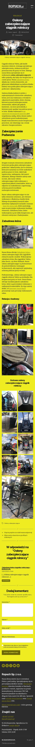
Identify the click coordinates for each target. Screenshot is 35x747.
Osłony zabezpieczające (12, 523)
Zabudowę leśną (23, 252)
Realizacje (17, 15)
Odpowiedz (6, 580)
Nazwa (5, 619)
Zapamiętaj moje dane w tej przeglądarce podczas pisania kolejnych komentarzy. (16, 646)
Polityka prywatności (8, 743)
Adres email (6, 628)
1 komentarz (19, 35)
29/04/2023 (25, 32)
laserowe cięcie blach (17, 289)
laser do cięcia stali (10, 206)
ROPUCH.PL (11, 740)
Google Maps (14, 726)
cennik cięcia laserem (14, 699)
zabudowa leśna (23, 80)
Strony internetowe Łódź (11, 705)
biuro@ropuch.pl (8, 719)
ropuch (15, 32)
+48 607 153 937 (8, 717)
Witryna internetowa (8, 637)
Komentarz (6, 602)
